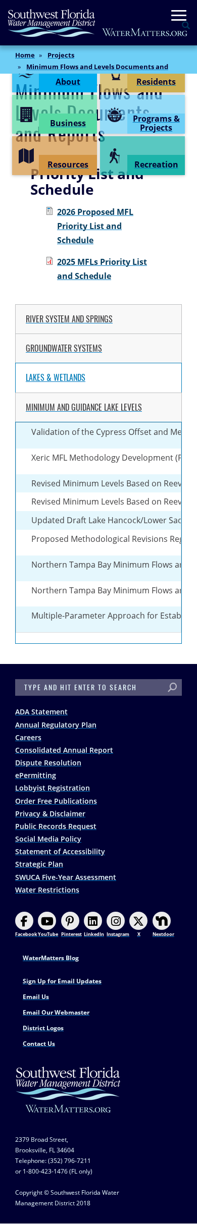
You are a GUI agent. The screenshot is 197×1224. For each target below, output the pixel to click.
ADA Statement (41, 711)
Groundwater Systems (64, 348)
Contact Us (39, 1043)
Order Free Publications (56, 801)
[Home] (98, 23)
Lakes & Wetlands (55, 377)
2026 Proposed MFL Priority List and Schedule (95, 226)
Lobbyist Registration (52, 788)
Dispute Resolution (48, 762)
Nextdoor (163, 934)
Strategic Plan (39, 864)
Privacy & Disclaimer (50, 813)
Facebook (26, 934)
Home (25, 55)
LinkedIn (94, 934)
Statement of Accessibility (60, 851)
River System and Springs (69, 319)
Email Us (36, 996)
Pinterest (71, 934)
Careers (28, 737)
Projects (60, 55)
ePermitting (35, 775)
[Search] (172, 687)
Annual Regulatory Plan (55, 725)
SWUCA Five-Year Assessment (65, 877)
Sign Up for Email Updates (62, 981)
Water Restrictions (47, 890)
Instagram (118, 934)
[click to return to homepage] (68, 1099)
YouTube (48, 934)
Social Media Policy (48, 839)
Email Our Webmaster (56, 1012)
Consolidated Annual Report (64, 750)
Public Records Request (55, 826)
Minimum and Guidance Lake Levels (84, 407)
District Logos (43, 1028)
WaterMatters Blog (51, 958)
